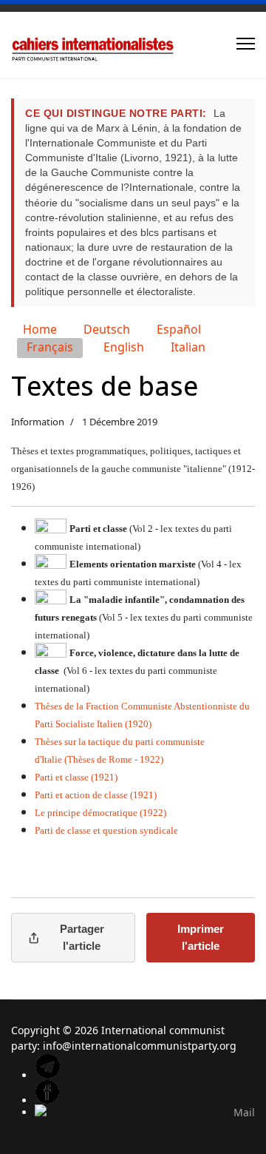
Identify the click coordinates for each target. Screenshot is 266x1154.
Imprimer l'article (200, 937)
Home (40, 329)
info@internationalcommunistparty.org (139, 1046)
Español (179, 329)
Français (50, 347)
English (123, 347)
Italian (188, 347)
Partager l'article (82, 937)
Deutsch (106, 329)
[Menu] (245, 43)
